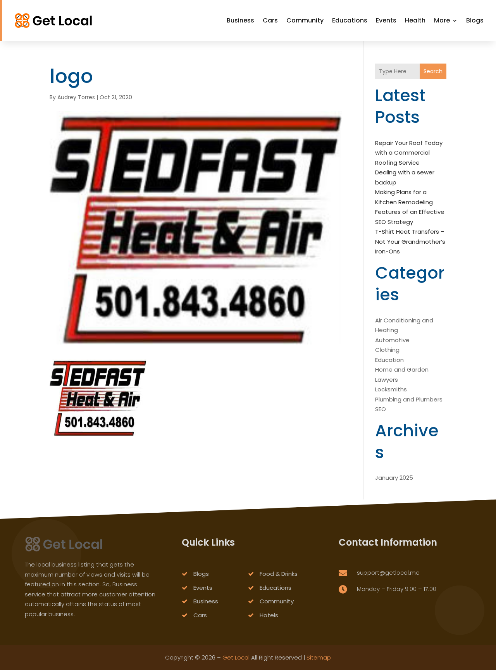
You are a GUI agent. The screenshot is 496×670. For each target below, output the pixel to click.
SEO (380, 409)
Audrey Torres (76, 97)
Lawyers (386, 379)
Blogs (475, 20)
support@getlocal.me (388, 572)
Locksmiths (391, 389)
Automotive (392, 340)
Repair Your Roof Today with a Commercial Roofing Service (409, 153)
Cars (270, 20)
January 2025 (394, 478)
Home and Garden (402, 369)
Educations (349, 20)
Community (305, 20)
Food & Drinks (279, 574)
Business (240, 20)
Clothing (387, 350)
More (442, 20)
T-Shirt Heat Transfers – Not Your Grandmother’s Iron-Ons (410, 241)
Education (389, 360)
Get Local (236, 657)
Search (433, 71)
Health (415, 20)
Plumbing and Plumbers (409, 399)
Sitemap (319, 657)
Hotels (269, 615)
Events (386, 20)
